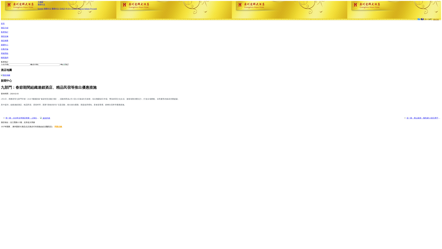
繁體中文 (41, 4)
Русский (93, 9)
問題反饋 (58, 127)
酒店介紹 (4, 28)
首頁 (3, 24)
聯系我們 (4, 58)
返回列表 (46, 118)
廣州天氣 (436, 19)
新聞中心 (4, 45)
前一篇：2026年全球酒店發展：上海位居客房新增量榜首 (23, 118)
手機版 (40, 2)
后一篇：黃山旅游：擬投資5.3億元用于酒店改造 (424, 118)
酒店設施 (4, 36)
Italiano (87, 9)
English (40, 9)
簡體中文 (47, 9)
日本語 (62, 9)
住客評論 (4, 49)
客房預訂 (4, 32)
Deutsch (74, 9)
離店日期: (34, 64)
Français (81, 9)
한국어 (68, 9)
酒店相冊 (4, 41)
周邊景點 (4, 53)
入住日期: (5, 64)
